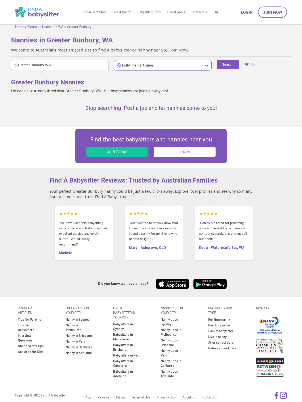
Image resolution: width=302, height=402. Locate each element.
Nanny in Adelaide (79, 353)
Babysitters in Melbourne (123, 337)
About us (188, 397)
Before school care (222, 348)
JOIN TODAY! (117, 152)
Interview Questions (25, 338)
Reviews (103, 397)
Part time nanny (219, 325)
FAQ (216, 12)
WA (60, 27)
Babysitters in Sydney (123, 326)
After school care (220, 342)
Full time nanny (219, 319)
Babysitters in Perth (127, 355)
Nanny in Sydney (77, 319)
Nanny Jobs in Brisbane (171, 343)
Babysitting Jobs (149, 12)
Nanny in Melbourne (73, 328)
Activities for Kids (31, 352)
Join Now (272, 12)
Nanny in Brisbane (79, 335)
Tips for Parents (29, 319)
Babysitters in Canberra (123, 363)
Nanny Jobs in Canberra (171, 363)
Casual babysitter (220, 331)
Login (247, 12)
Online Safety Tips (31, 346)
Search (33, 27)
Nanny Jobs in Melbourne (171, 332)
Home (19, 27)
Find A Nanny (122, 12)
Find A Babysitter (94, 12)
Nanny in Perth (76, 341)
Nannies (48, 27)
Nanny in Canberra (79, 347)
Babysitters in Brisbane (123, 347)
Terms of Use (140, 397)
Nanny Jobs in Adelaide (171, 374)
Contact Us (199, 12)
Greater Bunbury (79, 27)
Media (120, 397)
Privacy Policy (166, 397)
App (88, 397)
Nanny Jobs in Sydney (171, 322)
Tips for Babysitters (26, 328)
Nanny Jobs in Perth (171, 353)
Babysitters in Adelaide (123, 374)
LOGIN (185, 152)
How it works (176, 12)
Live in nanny (217, 337)
